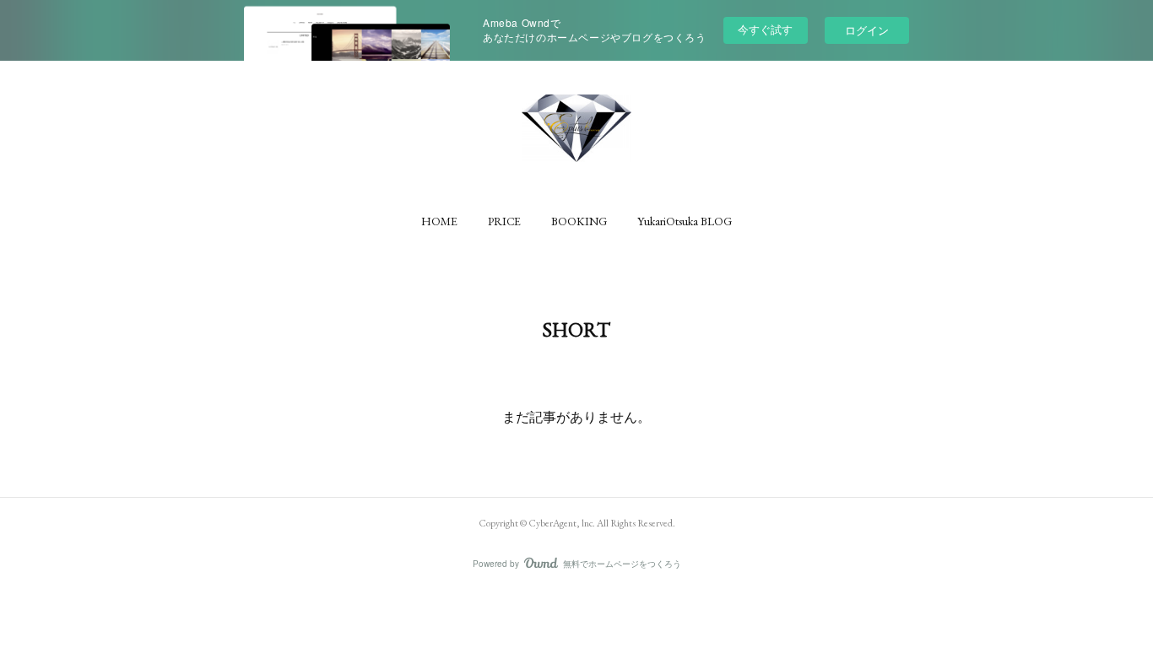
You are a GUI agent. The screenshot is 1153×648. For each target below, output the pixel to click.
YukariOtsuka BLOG (684, 221)
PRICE (504, 221)
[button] (439, 221)
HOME (439, 221)
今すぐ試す (765, 29)
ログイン (867, 30)
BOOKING (579, 221)
